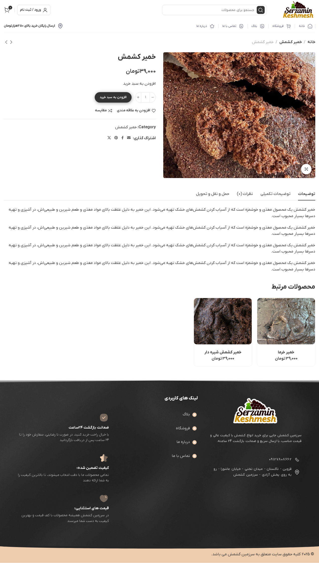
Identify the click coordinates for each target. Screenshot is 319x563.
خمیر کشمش (290, 42)
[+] (138, 97)
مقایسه (101, 111)
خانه (311, 42)
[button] (267, 335)
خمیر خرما (286, 352)
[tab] (306, 194)
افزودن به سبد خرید (113, 97)
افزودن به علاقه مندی (133, 111)
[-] (153, 97)
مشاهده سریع (280, 335)
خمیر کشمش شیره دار (222, 352)
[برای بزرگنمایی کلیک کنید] (306, 169)
